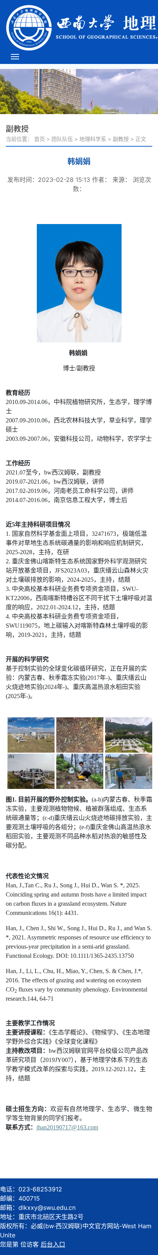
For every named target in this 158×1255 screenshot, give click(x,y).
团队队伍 (62, 139)
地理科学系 (92, 139)
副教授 (121, 139)
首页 (39, 139)
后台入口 (53, 1244)
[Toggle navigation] (15, 56)
